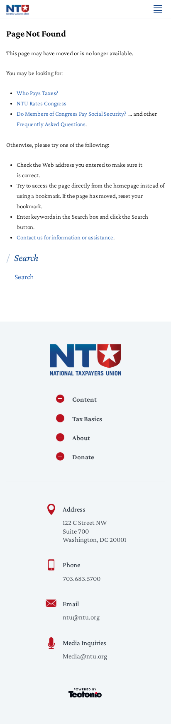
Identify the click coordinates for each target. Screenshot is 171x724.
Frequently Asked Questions (51, 124)
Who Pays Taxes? (37, 93)
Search (24, 277)
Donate (83, 457)
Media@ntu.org (85, 656)
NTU (17, 10)
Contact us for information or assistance (65, 237)
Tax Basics (87, 419)
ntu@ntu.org (81, 617)
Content (84, 399)
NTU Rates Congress (41, 103)
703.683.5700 (81, 579)
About (81, 438)
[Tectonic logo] (85, 693)
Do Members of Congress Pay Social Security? (71, 113)
